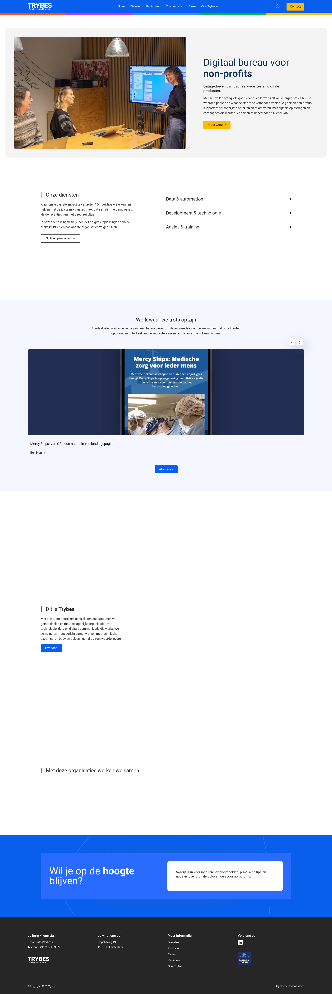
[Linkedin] (240, 942)
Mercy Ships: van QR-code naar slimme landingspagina (72, 444)
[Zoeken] (278, 6)
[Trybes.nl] (40, 5)
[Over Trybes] (175, 942)
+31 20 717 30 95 (50, 947)
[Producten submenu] (160, 6)
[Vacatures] (175, 960)
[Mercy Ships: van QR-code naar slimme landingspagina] (166, 351)
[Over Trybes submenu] (217, 6)
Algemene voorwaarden (290, 986)
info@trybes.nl (45, 942)
